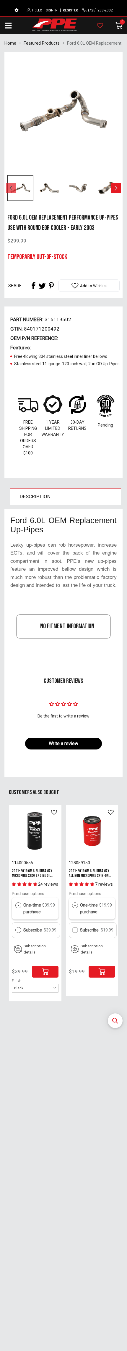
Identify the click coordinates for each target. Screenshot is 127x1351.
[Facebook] (33, 285)
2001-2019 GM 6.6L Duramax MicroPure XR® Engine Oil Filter (32, 875)
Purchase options (28, 893)
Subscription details (35, 949)
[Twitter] (42, 285)
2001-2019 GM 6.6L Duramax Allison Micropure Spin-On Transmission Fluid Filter (89, 875)
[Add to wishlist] (54, 812)
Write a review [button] (63, 743)
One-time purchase (32, 908)
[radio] (18, 905)
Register (70, 10)
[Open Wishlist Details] (100, 25)
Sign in (52, 10)
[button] (115, 1020)
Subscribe (33, 930)
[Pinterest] (51, 285)
